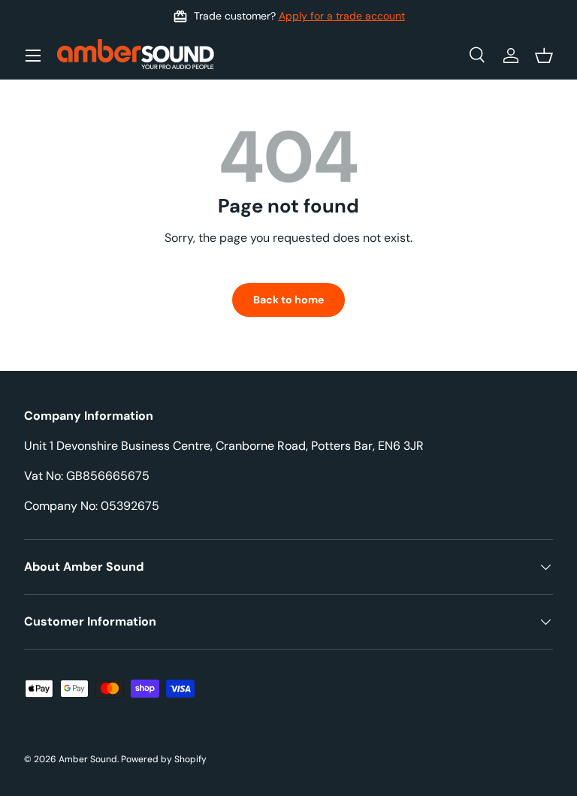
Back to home (288, 299)
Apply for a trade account (342, 16)
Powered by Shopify (164, 759)
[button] (543, 55)
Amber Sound (88, 759)
